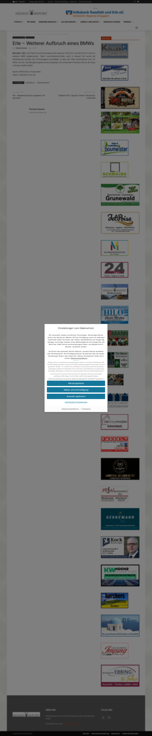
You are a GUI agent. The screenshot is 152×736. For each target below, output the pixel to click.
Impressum (86, 409)
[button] (76, 390)
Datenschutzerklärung (79, 358)
